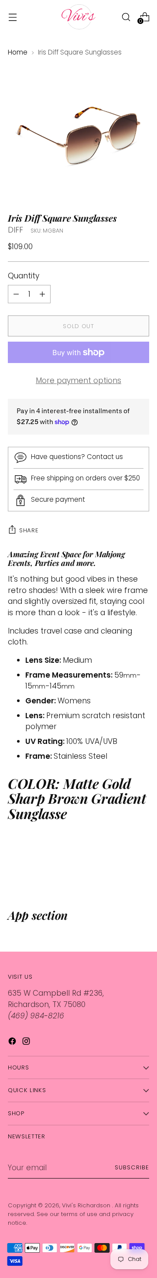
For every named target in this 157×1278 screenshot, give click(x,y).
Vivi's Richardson (87, 1205)
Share (28, 530)
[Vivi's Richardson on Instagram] (27, 1043)
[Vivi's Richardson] (78, 16)
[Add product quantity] (16, 294)
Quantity (23, 276)
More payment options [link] (78, 380)
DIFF (15, 230)
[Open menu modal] (12, 17)
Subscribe (132, 1167)
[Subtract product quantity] (42, 294)
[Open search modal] (126, 17)
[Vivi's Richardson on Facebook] (13, 1043)
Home (17, 52)
